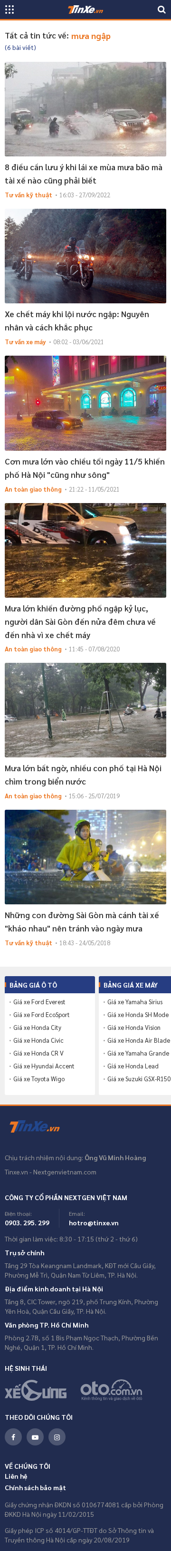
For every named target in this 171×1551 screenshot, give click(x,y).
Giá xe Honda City (37, 1027)
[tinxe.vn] (85, 9)
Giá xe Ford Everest (39, 1002)
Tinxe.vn (40, 1126)
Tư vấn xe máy (25, 342)
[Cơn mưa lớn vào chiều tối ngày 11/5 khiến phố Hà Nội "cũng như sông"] (85, 403)
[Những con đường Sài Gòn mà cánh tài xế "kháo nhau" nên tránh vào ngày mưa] (85, 857)
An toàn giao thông (33, 489)
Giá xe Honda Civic (38, 1040)
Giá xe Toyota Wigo (39, 1079)
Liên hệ (16, 1476)
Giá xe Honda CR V (38, 1053)
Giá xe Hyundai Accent (44, 1066)
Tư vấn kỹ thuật (28, 195)
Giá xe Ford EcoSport (41, 1014)
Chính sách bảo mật (35, 1487)
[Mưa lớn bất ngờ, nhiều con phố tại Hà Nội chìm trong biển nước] (85, 710)
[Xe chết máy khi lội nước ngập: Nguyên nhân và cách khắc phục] (85, 256)
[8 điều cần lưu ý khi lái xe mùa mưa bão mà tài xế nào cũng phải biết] (85, 109)
